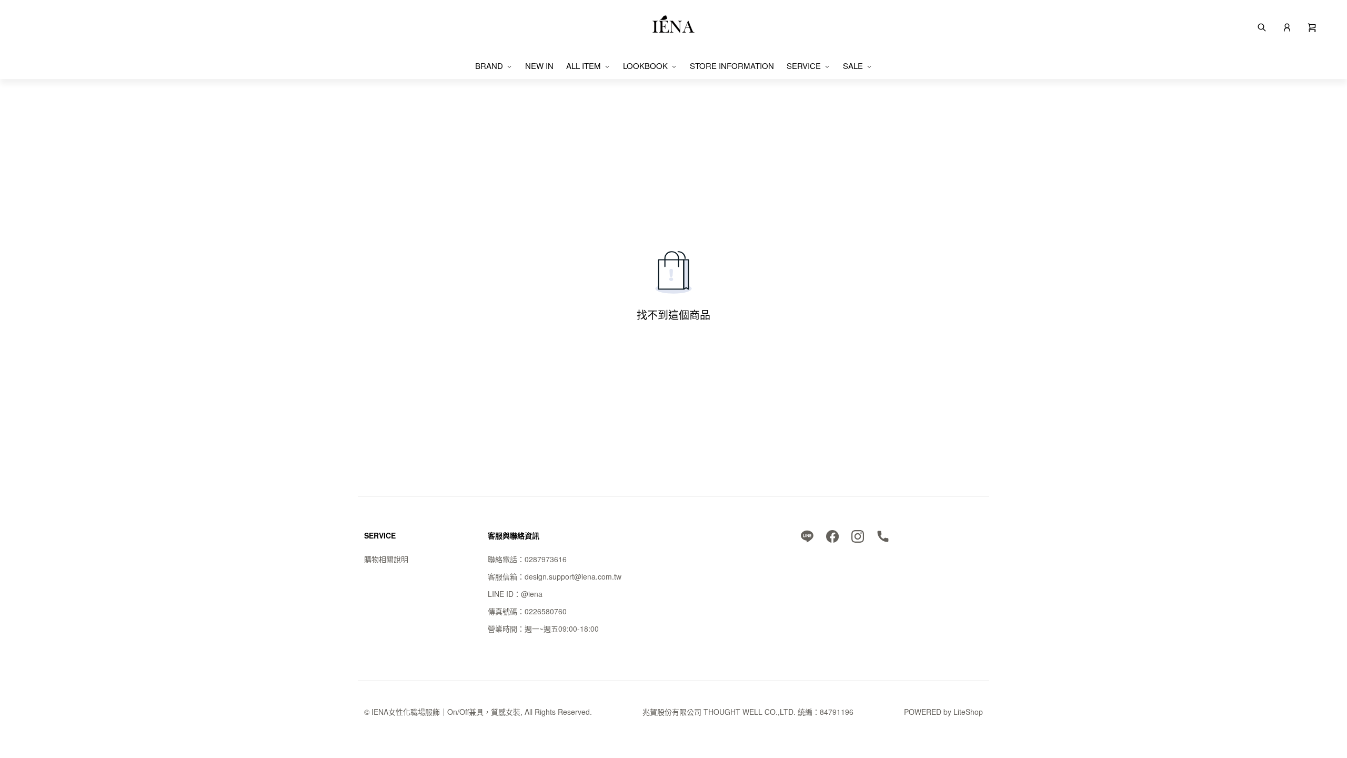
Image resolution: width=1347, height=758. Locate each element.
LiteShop (968, 711)
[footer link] (807, 535)
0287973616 (546, 559)
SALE (853, 65)
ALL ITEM (583, 65)
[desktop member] (1287, 26)
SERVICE (804, 65)
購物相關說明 (386, 559)
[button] (1312, 26)
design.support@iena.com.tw (573, 576)
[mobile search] (1261, 26)
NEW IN (539, 65)
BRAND (489, 65)
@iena (531, 594)
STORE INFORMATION (732, 65)
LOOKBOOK (645, 65)
